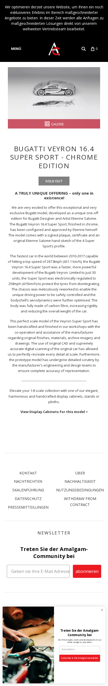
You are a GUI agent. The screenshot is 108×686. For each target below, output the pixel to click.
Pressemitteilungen (28, 507)
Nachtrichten (28, 481)
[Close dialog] (102, 610)
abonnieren (87, 571)
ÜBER (80, 472)
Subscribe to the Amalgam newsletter (79, 658)
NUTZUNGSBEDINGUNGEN (80, 489)
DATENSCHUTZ (28, 498)
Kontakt (28, 472)
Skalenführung (28, 489)
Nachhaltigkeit (80, 481)
